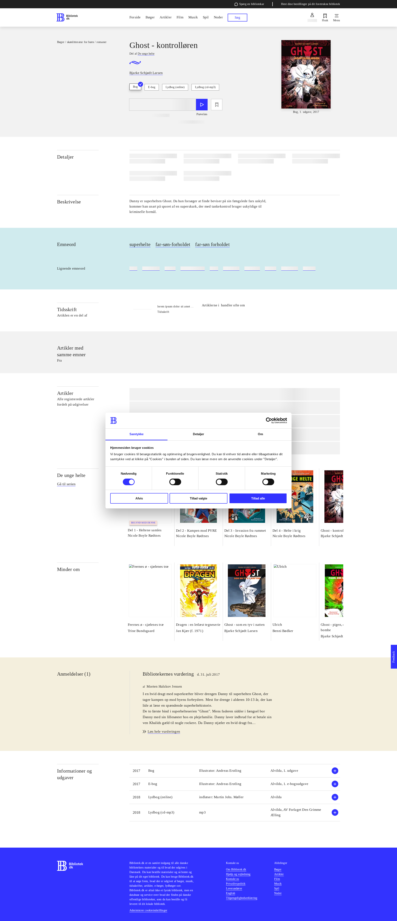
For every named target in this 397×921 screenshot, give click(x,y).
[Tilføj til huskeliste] (216, 104)
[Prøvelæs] (202, 104)
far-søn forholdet (212, 244)
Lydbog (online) (175, 87)
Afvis (139, 498)
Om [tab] (260, 434)
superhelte (140, 244)
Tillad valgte (198, 498)
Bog (135, 86)
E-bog (151, 87)
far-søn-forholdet (172, 244)
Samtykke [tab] (136, 434)
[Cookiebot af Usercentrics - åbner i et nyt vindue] (269, 420)
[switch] (175, 482)
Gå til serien (66, 484)
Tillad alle (258, 498)
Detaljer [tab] (198, 434)
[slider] (306, 77)
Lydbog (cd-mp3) (205, 87)
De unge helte (71, 475)
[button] (234, 771)
